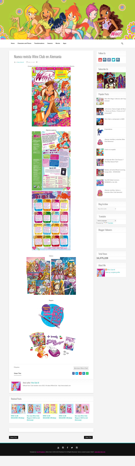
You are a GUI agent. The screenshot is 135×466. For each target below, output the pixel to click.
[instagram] (104, 59)
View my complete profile (112, 272)
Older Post (88, 437)
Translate (110, 223)
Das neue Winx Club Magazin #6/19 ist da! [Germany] (81, 418)
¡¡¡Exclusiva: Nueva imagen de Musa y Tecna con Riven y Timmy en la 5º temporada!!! (115, 111)
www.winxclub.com (100, 452)
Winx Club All (35, 382)
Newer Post (13, 437)
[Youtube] (100, 59)
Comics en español (110, 149)
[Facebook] (109, 59)
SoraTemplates (41, 452)
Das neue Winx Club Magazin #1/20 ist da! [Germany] (33, 418)
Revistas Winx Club (81, 368)
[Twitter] (113, 59)
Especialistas (108, 129)
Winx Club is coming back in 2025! (114, 119)
